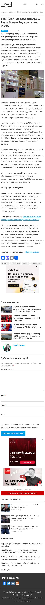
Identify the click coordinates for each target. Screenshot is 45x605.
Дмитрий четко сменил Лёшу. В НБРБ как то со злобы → (21, 544)
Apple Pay (5, 263)
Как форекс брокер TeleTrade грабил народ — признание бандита (25, 517)
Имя (3, 395)
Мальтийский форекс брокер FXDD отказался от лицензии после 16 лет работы (26, 335)
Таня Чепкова (19, 345)
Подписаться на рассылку (22, 493)
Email (3, 405)
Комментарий (7, 370)
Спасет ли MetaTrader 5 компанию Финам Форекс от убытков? (24, 527)
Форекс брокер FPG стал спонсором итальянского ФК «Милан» (26, 317)
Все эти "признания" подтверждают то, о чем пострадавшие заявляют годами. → (21, 557)
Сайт (3, 415)
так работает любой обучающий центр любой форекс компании (20, 564)
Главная (3, 12)
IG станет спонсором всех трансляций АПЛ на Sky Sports (27, 325)
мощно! (7, 569)
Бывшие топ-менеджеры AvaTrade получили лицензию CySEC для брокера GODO (27, 308)
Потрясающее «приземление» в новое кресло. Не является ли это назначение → (19, 551)
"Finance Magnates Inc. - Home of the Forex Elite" (25, 598)
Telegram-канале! (31, 252)
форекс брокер (36, 263)
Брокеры (11, 12)
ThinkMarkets (15, 263)
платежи (25, 263)
